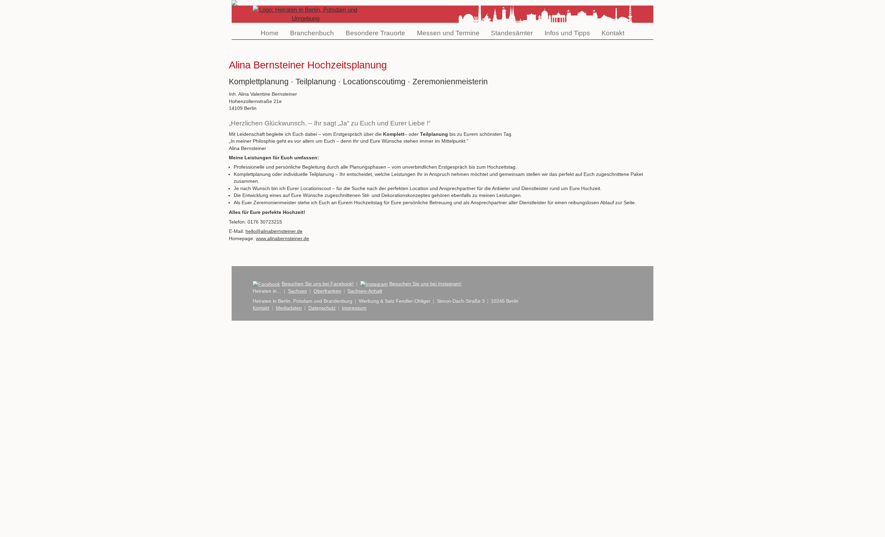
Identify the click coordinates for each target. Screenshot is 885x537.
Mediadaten (289, 308)
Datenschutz (322, 308)
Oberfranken (327, 291)
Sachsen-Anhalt (364, 291)
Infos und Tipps (567, 33)
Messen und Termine (448, 33)
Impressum (354, 308)
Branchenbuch (312, 33)
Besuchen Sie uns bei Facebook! (318, 283)
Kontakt (613, 33)
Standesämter (512, 33)
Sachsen (297, 291)
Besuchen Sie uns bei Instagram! (425, 283)
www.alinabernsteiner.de (282, 238)
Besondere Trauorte (375, 33)
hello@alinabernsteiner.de (273, 231)
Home (270, 33)
